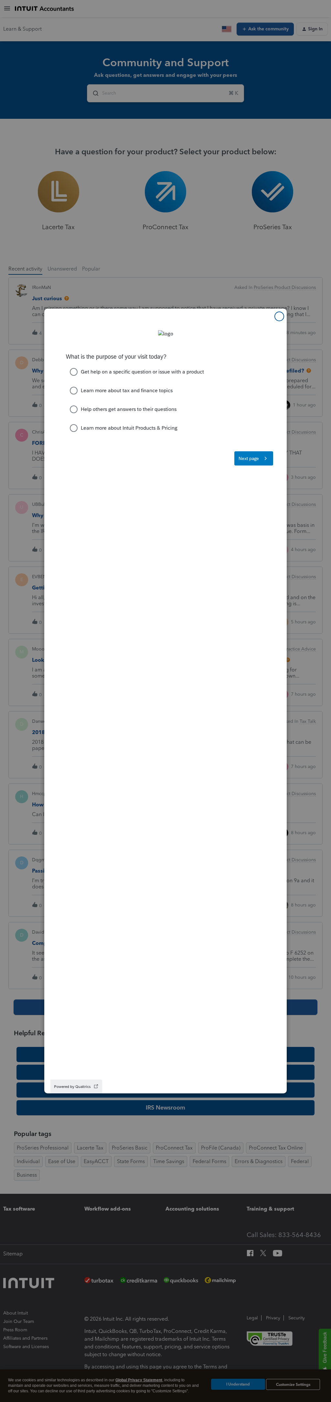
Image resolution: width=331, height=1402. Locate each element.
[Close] (279, 316)
